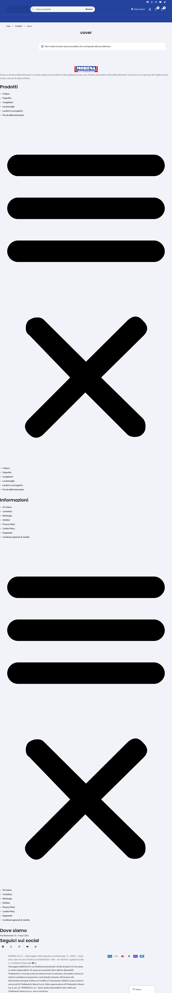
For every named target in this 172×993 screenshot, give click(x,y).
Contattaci (7, 511)
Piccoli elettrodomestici (13, 115)
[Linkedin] (27, 947)
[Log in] (150, 9)
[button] (86, 291)
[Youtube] (160, 2)
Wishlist (6, 520)
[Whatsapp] (152, 2)
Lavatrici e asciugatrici (13, 111)
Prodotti (18, 26)
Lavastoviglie (8, 106)
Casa (8, 26)
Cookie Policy (9, 528)
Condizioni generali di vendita (16, 537)
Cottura (6, 94)
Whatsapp (7, 516)
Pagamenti (7, 533)
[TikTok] (165, 2)
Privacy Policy (9, 524)
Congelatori (8, 102)
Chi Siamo (7, 507)
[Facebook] (148, 2)
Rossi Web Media (45, 963)
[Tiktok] (35, 947)
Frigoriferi (7, 98)
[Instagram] (156, 2)
